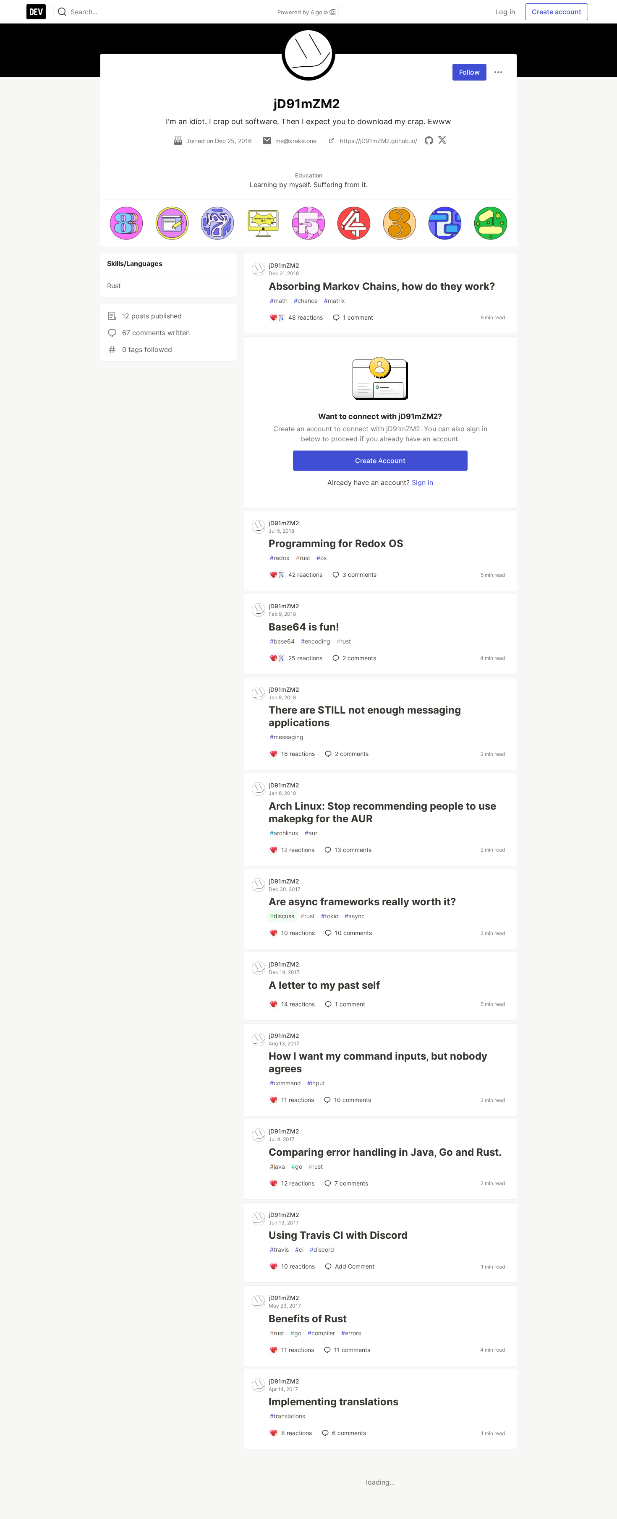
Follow (469, 72)
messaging (286, 736)
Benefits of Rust (308, 1319)
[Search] (62, 12)
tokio (329, 916)
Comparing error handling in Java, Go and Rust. (385, 1152)
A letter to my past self (324, 985)
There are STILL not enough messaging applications (365, 716)
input (316, 1082)
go (296, 1166)
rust (303, 557)
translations (287, 1416)
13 (353, 849)
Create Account (380, 460)
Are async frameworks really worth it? (362, 902)
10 (353, 932)
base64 (282, 641)
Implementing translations (333, 1402)
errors (351, 1333)
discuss (282, 916)
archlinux (284, 832)
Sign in (422, 482)
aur (311, 832)
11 (352, 1349)
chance (306, 300)
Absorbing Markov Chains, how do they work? (382, 286)
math (279, 300)
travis (279, 1249)
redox (280, 557)
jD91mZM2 (284, 265)
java (277, 1166)
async (355, 916)
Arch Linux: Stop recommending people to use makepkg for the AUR (382, 812)
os (321, 557)
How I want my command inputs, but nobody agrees (378, 1062)
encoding (315, 641)
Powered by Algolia (303, 12)
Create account (556, 12)
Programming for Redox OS (336, 543)
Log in (505, 12)
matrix (334, 300)
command (285, 1082)
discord (322, 1249)
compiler (321, 1333)
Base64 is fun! (304, 627)
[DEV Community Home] (36, 11)
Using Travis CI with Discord (338, 1235)
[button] (126, 223)
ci (299, 1249)
